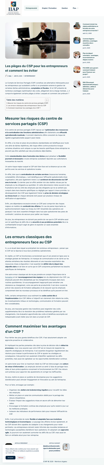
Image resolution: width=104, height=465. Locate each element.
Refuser (20, 457)
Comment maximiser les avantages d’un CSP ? (24, 108)
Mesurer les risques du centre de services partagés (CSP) (28, 103)
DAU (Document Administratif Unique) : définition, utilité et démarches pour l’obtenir (91, 86)
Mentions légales (61, 461)
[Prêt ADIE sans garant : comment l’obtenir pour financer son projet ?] (77, 69)
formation (9, 277)
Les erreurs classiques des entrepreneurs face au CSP (27, 105)
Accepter (10, 457)
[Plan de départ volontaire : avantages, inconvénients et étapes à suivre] (77, 54)
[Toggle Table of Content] (46, 100)
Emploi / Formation (49, 8)
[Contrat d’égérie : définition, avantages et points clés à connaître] (77, 40)
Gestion (65, 8)
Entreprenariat (31, 8)
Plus (74, 8)
